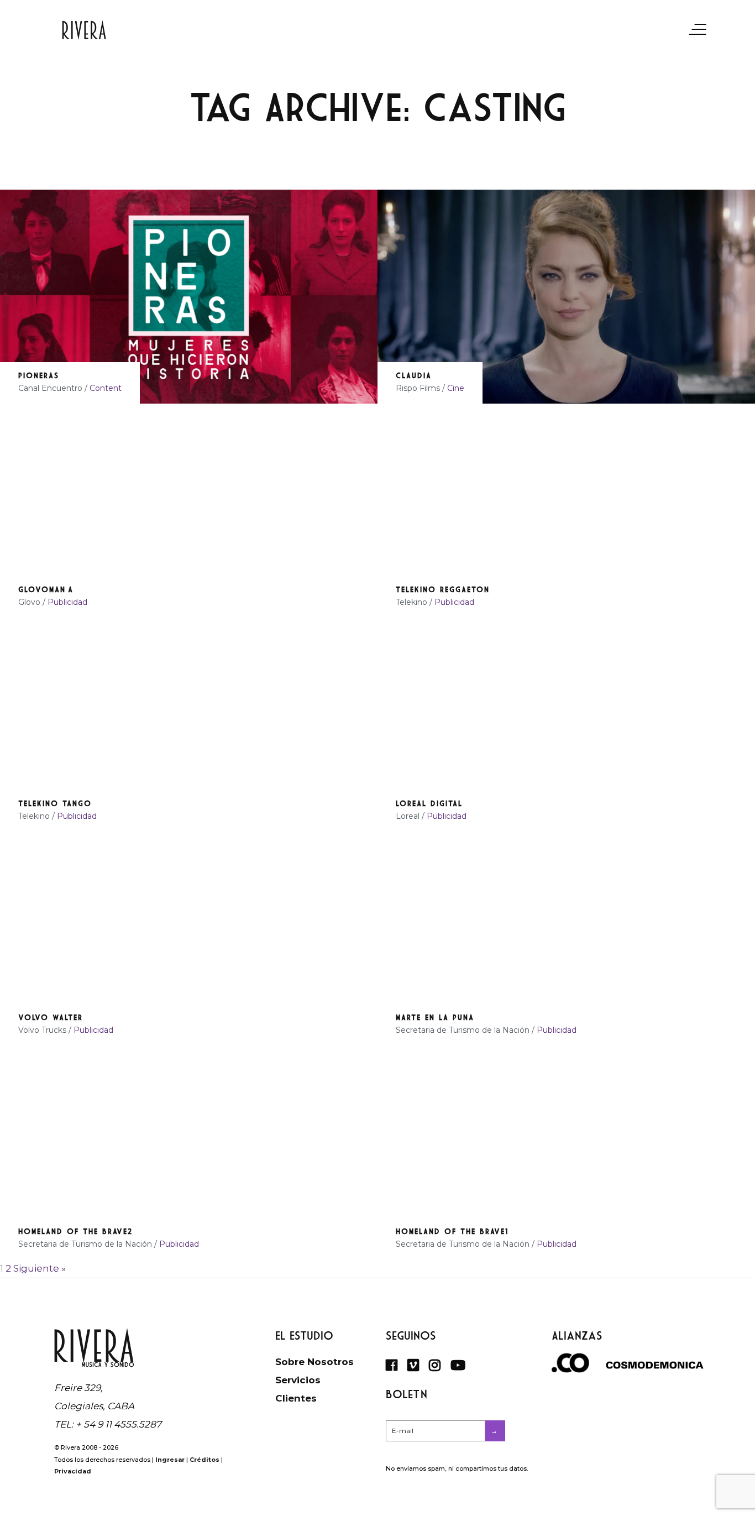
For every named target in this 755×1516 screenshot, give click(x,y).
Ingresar (170, 1459)
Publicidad (67, 602)
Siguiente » (39, 1268)
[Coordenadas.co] (569, 1369)
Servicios (298, 1380)
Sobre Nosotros (314, 1361)
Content (106, 388)
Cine (455, 388)
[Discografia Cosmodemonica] (655, 1365)
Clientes (296, 1398)
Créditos (204, 1459)
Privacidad (72, 1471)
